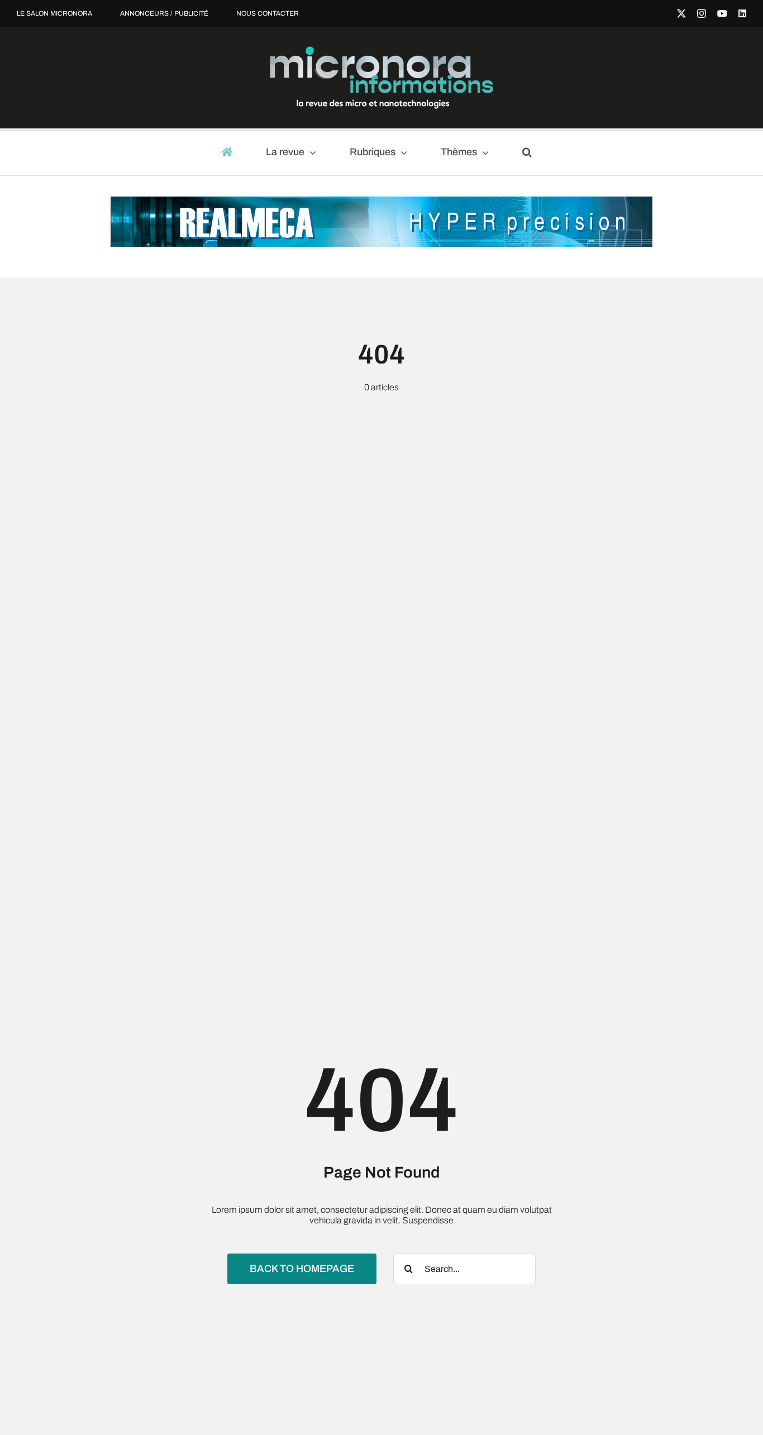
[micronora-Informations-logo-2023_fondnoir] (381, 50)
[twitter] (681, 13)
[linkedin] (742, 13)
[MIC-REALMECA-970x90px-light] (381, 202)
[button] (532, 153)
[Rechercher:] (464, 1268)
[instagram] (701, 13)
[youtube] (722, 13)
